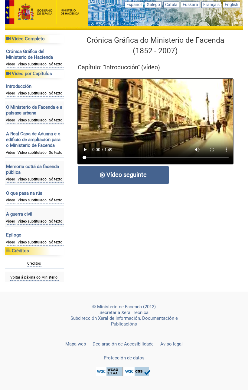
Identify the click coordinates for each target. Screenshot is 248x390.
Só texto (55, 64)
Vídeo (10, 64)
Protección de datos (124, 358)
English (231, 4)
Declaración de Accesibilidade (123, 344)
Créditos (34, 263)
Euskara (190, 4)
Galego (153, 4)
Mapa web (75, 344)
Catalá (171, 4)
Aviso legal (171, 344)
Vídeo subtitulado (32, 64)
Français (211, 4)
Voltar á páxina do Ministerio (33, 277)
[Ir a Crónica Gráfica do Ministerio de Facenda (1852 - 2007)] (46, 12)
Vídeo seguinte (126, 174)
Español (134, 4)
